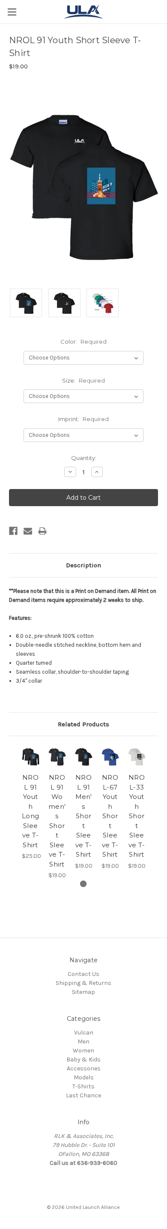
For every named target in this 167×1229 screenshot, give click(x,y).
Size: (83, 380)
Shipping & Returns (83, 983)
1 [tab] (83, 884)
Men (83, 1041)
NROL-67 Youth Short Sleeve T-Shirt (110, 815)
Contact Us (83, 974)
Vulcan (83, 1032)
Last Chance (83, 1095)
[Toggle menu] (12, 12)
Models (84, 1077)
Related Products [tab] (83, 724)
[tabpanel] (30, 803)
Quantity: (83, 457)
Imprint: (83, 419)
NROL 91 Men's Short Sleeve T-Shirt (83, 815)
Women (83, 1050)
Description (83, 565)
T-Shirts (83, 1086)
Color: (83, 341)
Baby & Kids (83, 1059)
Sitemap (83, 992)
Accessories (84, 1068)
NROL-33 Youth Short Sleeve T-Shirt (136, 815)
